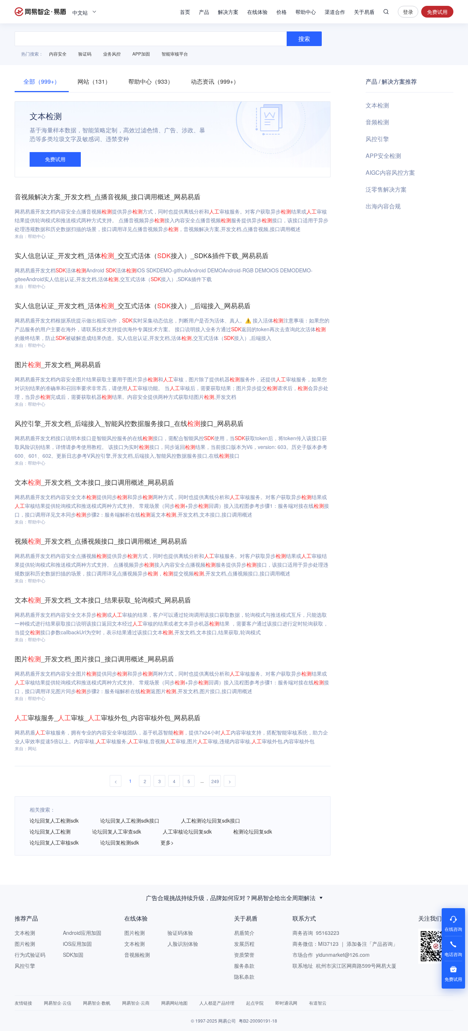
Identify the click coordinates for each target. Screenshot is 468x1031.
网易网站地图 (174, 1003)
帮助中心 (305, 11)
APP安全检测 (383, 155)
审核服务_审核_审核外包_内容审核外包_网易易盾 (107, 717)
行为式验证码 (30, 954)
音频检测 (377, 122)
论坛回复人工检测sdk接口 (129, 820)
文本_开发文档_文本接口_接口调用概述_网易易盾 (94, 482)
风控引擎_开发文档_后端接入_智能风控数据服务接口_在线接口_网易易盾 (129, 423)
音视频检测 (137, 954)
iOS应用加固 (77, 943)
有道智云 (318, 1003)
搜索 (386, 12)
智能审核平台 (175, 53)
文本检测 (377, 105)
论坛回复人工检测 (50, 831)
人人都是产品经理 (216, 1003)
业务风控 (112, 53)
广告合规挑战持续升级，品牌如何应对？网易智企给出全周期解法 (231, 898)
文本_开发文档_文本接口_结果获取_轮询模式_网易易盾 (103, 599)
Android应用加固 (82, 932)
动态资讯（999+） (215, 81)
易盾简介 (244, 932)
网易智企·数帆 (96, 1003)
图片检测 (25, 943)
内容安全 (58, 53)
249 (215, 781)
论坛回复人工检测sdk (54, 820)
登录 (408, 11)
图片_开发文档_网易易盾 (58, 364)
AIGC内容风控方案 (390, 172)
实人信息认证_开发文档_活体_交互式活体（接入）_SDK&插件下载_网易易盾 (141, 255)
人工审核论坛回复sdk (187, 831)
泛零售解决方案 (386, 189)
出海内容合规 (383, 206)
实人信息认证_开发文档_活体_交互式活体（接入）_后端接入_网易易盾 (132, 305)
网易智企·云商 (136, 1003)
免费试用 (437, 11)
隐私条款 (244, 976)
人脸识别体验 (182, 943)
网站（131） (94, 81)
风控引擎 (377, 139)
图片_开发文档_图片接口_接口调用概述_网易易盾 (94, 658)
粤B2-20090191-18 (258, 1020)
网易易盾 (40, 11)
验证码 (84, 53)
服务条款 (244, 965)
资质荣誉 (244, 954)
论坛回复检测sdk (119, 842)
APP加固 (141, 53)
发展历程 (244, 943)
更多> (167, 842)
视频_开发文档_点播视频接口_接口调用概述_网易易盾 (101, 540)
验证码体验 (180, 932)
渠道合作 (335, 11)
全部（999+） (41, 81)
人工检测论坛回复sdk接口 (210, 820)
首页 (185, 11)
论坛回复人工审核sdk (54, 842)
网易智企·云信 (57, 1003)
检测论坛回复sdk (252, 831)
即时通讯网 (286, 1003)
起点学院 (255, 1003)
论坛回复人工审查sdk (116, 831)
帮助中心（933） (150, 81)
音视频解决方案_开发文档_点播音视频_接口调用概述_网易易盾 (107, 196)
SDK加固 (73, 954)
